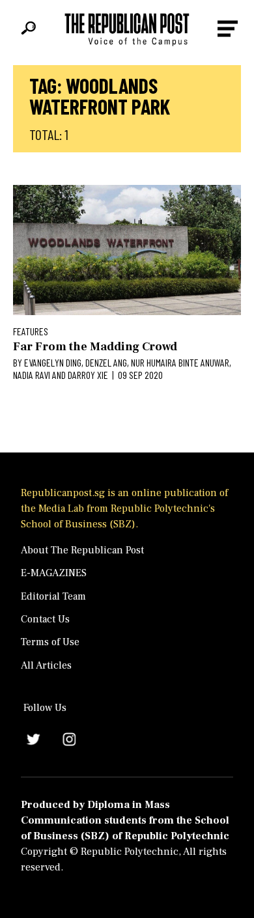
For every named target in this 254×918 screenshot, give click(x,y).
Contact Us (45, 619)
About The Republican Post (82, 550)
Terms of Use (50, 641)
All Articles (46, 665)
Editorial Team (53, 596)
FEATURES (30, 331)
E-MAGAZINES (54, 572)
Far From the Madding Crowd (95, 346)
